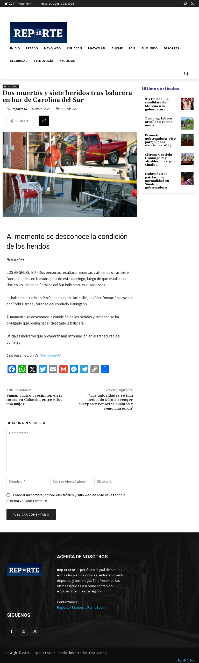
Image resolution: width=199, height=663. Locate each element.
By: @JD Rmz (187, 660)
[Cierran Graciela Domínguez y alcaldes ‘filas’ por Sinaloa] (187, 159)
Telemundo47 (49, 355)
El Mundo (11, 86)
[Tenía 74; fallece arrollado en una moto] (187, 123)
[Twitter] (192, 4)
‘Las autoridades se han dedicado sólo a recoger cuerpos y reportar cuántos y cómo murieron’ (106, 402)
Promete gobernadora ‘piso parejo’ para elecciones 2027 (160, 140)
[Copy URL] (44, 121)
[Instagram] (185, 4)
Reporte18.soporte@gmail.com (81, 607)
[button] (186, 73)
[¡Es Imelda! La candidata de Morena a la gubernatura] (187, 103)
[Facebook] (178, 4)
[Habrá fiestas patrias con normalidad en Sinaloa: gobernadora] (187, 178)
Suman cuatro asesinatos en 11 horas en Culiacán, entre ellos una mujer (34, 400)
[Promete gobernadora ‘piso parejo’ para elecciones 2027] (187, 140)
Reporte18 (19, 109)
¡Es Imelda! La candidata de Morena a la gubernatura (157, 104)
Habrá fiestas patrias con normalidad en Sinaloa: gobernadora (157, 181)
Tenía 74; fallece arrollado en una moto (159, 122)
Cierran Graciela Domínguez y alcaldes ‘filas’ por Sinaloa (160, 160)
